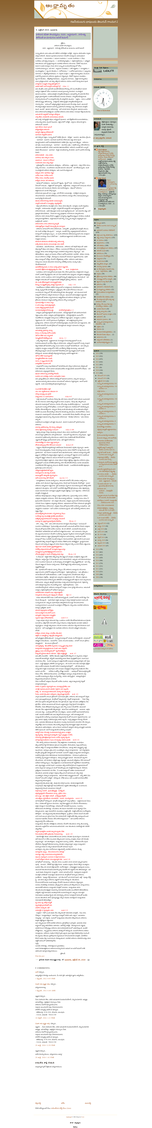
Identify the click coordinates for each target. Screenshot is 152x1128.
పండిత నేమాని (101, 309)
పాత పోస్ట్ (88, 1103)
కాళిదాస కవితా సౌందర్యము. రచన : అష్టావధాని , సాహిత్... (107, 480)
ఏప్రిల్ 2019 (101, 537)
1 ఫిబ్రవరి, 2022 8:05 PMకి (45, 978)
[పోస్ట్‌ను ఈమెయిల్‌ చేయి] (88, 960)
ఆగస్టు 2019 (101, 526)
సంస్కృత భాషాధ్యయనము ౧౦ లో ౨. (107, 395)
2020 (97, 370)
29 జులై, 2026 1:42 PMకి (44, 1057)
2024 (97, 359)
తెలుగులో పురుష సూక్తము (105, 314)
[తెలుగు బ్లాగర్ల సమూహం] (98, 642)
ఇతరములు (100, 253)
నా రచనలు (100, 240)
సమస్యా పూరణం (102, 266)
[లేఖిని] (98, 646)
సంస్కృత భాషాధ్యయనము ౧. (106, 424)
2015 (97, 557)
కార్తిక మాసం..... (102, 391)
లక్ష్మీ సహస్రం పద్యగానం (104, 237)
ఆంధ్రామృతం (60, 5)
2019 (97, 373)
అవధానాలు (100, 337)
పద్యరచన (100, 258)
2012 (97, 566)
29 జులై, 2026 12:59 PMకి (45, 1045)
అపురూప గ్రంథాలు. (103, 319)
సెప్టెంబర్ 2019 (102, 523)
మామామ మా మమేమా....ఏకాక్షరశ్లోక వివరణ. (104, 490)
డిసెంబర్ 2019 (102, 375)
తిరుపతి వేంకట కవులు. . (104, 334)
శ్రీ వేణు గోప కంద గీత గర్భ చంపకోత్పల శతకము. (104, 305)
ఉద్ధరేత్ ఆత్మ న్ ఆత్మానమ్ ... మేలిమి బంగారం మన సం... (106, 448)
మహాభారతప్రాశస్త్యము (104, 342)
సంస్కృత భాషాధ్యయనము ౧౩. (107, 383)
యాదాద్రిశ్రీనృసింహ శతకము (105, 248)
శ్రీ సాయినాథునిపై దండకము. (106, 435)
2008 (97, 577)
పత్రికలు (99, 326)
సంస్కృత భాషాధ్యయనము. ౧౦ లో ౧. (107, 400)
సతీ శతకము (101, 245)
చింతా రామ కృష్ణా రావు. (42, 984)
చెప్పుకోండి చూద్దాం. (103, 264)
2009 (97, 574)
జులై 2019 (101, 529)
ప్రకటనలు (100, 284)
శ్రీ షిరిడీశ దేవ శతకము (104, 297)
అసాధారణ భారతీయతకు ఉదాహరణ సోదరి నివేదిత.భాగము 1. (105, 443)
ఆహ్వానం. (100, 432)
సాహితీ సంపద (101, 251)
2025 (97, 356)
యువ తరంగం (102, 149)
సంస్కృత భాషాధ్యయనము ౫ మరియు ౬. (106, 412)
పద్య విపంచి (102, 178)
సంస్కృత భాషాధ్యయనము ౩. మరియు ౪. (106, 417)
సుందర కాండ (101, 261)
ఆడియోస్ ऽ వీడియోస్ (104, 287)
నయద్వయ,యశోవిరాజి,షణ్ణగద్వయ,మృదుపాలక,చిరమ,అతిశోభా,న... (107, 464)
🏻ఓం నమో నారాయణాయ (105, 505)
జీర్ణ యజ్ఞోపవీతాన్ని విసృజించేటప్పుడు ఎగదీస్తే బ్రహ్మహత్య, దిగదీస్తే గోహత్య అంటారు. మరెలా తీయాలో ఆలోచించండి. (106, 155)
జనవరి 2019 (102, 546)
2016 (97, 555)
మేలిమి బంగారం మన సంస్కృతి (106, 225)
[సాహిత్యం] (110, 646)
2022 (97, 365)
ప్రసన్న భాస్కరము (102, 311)
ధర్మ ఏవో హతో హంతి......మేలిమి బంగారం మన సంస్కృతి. (107, 453)
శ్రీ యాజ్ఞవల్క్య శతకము (104, 289)
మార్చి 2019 (101, 540)
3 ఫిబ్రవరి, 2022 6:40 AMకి (45, 990)
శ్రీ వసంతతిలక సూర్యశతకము (106, 292)
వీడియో (99, 329)
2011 (97, 569)
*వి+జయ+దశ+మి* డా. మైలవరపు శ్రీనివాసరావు (105, 485)
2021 (97, 367)
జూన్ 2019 (101, 532)
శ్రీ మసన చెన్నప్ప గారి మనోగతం (107, 438)
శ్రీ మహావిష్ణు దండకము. (104, 427)
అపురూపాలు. (101, 243)
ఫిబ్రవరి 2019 (102, 543)
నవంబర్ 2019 (102, 378)
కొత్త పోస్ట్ (38, 1103)
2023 (97, 362)
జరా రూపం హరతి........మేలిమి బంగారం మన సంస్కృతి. (106, 475)
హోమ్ (63, 1103)
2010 (97, 572)
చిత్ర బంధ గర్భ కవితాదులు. (105, 235)
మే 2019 (100, 534)
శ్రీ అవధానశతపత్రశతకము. (105, 332)
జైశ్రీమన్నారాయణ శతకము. (105, 276)
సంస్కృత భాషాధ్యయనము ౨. (106, 421)
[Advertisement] (110, 41)
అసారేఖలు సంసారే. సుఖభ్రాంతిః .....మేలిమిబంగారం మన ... (107, 501)
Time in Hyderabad (103, 110)
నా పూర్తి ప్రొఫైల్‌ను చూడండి (102, 138)
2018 (97, 549)
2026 (97, 353)
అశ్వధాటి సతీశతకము (104, 340)
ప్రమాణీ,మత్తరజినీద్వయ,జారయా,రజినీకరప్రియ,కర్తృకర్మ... (106, 470)
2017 (97, 552)
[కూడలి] (108, 642)
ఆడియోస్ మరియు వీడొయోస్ (106, 230)
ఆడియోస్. (100, 317)
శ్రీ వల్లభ (99, 223)
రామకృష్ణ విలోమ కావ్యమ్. (105, 279)
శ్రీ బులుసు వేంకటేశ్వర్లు (104, 256)
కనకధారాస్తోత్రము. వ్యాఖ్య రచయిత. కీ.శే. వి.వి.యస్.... (106, 509)
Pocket (82, 1117)
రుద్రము (99, 274)
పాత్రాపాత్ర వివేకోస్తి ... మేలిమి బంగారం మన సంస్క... (106, 458)
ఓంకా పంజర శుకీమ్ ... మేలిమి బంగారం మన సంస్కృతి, (106, 519)
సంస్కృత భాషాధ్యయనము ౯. (106, 404)
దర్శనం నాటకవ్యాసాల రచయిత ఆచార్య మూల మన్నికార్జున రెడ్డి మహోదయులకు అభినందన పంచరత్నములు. (107, 186)
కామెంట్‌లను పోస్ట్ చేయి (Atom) (61, 1108)
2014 (97, 560)
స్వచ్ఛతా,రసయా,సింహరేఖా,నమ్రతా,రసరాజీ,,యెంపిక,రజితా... (107, 496)
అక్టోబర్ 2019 (102, 381)
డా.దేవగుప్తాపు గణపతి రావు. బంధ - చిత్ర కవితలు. (105, 270)
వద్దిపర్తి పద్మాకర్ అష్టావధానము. (107, 429)
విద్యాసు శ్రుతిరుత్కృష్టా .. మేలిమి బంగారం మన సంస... (107, 514)
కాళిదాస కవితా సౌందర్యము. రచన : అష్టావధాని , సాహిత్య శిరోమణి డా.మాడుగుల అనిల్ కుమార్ (61, 36)
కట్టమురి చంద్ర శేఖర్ (103, 281)
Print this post (39, 956)
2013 (97, 563)
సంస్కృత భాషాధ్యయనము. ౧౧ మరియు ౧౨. (107, 387)
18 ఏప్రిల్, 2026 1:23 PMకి (45, 1018)
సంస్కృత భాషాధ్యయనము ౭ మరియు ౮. (106, 407)
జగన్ (37, 972)
